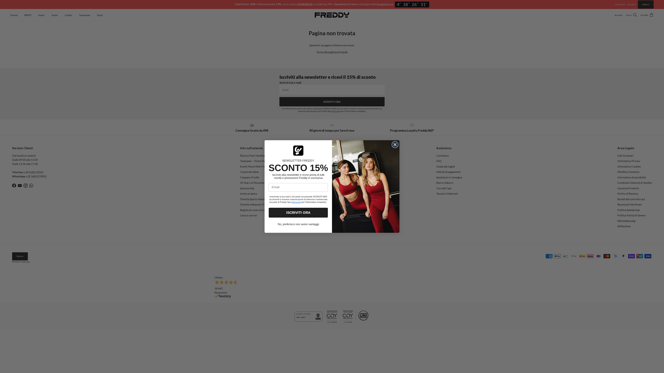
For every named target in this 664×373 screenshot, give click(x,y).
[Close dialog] (395, 145)
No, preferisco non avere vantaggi (298, 224)
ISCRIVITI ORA (298, 212)
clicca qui (296, 202)
